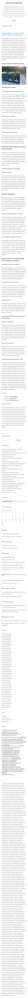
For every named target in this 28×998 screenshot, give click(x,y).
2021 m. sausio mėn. (6, 701)
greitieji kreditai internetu (8, 742)
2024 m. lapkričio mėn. (7, 653)
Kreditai (8, 982)
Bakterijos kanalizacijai (8, 616)
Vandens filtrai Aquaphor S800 (8, 481)
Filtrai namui (6, 553)
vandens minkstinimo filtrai (12, 771)
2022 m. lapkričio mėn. (7, 673)
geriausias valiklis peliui (19, 900)
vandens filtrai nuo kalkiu (13, 768)
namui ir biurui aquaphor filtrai (11, 852)
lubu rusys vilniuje (5, 956)
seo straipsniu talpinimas (7, 834)
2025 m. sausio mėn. (6, 650)
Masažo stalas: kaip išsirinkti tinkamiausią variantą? (13, 474)
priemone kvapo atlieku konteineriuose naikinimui (13, 423)
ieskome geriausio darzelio (16, 947)
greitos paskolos (14, 984)
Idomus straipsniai (9, 783)
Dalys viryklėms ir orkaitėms (13, 929)
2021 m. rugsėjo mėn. (6, 687)
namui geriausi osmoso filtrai (18, 820)
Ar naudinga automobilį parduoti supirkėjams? (12, 449)
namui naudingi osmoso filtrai (8, 799)
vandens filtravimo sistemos (7, 802)
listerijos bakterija (9, 940)
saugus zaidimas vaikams (7, 934)
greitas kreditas (6, 741)
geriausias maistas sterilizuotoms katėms (11, 886)
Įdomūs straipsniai (6, 403)
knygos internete (11, 743)
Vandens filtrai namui (6, 492)
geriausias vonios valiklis (16, 892)
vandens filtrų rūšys (6, 818)
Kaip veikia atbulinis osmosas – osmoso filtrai (12, 536)
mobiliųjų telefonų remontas (13, 888)
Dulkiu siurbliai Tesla (20, 916)
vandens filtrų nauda (14, 793)
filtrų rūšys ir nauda (10, 792)
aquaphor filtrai (5, 836)
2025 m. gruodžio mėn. (7, 635)
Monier (3, 972)
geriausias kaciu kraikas (7, 884)
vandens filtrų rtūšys (22, 813)
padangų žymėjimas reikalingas (16, 895)
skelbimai (17, 763)
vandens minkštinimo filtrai (16, 824)
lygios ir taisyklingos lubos (20, 991)
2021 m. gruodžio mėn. (7, 685)
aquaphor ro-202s (5, 858)
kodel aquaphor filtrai (13, 854)
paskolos (16, 758)
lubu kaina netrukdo (13, 950)
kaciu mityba (9, 966)
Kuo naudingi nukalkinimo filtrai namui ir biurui (12, 485)
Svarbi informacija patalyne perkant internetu (12, 488)
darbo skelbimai (19, 734)
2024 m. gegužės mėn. (6, 664)
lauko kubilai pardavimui (16, 868)
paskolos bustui (13, 965)
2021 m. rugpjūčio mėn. (7, 689)
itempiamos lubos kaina (15, 952)
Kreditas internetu (11, 979)
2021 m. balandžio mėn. (7, 696)
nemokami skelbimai (16, 747)
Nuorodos (4, 977)
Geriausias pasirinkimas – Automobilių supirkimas (13, 580)
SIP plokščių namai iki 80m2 (18, 913)
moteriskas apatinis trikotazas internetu (12, 746)
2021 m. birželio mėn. (6, 692)
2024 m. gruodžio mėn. (7, 651)
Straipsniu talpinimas (8, 601)
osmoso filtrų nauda (12, 788)
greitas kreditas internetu (18, 741)
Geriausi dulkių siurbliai (10, 916)
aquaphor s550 (5, 861)
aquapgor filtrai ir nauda (15, 845)
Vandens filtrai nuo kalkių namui (9, 451)
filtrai (23, 737)
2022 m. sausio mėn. (6, 683)
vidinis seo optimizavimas (14, 909)
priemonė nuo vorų (6, 874)
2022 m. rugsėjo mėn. (6, 675)
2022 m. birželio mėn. (6, 676)
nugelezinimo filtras (11, 750)
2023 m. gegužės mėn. (6, 671)
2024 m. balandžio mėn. (7, 666)
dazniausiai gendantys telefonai (19, 884)
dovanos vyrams (17, 737)
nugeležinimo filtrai (10, 752)
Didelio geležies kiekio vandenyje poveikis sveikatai (13, 562)
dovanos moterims (7, 737)
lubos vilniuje (13, 956)
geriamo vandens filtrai (12, 739)
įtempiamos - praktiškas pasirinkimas (9, 993)
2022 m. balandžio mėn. (7, 678)
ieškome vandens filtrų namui (16, 810)
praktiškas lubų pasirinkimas (20, 988)
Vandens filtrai (21, 966)
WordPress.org (5, 721)
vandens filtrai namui (11, 766)
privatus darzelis (5, 949)
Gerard (7, 972)
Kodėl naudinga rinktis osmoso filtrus (10, 472)
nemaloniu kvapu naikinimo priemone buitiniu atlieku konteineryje (14, 414)
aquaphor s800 (15, 849)
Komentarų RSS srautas (7, 719)
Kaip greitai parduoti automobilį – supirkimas (12, 596)
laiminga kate (21, 957)
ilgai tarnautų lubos (7, 984)
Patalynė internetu (7, 541)
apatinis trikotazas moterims (9, 731)
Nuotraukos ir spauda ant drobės (9, 583)
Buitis (8, 407)
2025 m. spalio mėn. (6, 637)
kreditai (5, 745)
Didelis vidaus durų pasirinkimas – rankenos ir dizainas (14, 483)
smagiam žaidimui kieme (14, 881)
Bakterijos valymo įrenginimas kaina (12, 922)
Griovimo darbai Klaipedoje (19, 968)
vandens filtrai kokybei (11, 806)
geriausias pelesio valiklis (11, 906)
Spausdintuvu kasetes (15, 974)
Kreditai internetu (19, 977)
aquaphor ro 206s (8, 865)
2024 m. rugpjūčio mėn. (7, 659)
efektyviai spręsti (13, 366)
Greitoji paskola (12, 981)
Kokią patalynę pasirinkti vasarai (9, 545)
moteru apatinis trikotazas (7, 747)
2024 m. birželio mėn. (6, 662)
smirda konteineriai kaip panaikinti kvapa (11, 425)
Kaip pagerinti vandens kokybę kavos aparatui (12, 565)
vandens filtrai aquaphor (7, 838)
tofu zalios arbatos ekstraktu (12, 961)
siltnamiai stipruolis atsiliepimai (17, 936)
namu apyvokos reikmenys (11, 931)
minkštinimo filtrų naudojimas (13, 790)
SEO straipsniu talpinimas (9, 588)
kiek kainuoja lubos (15, 954)
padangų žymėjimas (6, 785)
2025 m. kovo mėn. (6, 646)
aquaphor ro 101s (9, 863)
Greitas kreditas (5, 981)
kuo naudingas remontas (20, 899)
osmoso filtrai (8, 756)
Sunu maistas (19, 975)
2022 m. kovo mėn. (6, 680)
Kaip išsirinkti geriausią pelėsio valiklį (10, 486)
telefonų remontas (10, 870)
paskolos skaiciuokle (7, 761)
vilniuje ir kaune (10, 991)
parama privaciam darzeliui (7, 945)
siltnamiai (19, 956)
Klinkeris (5, 530)
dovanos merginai (11, 735)
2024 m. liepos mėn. (6, 660)
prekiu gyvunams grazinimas (13, 963)
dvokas (24, 407)
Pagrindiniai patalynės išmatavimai (9, 548)
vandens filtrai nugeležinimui (19, 826)
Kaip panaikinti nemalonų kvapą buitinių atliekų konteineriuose (13, 34)
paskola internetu (7, 758)
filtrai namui (4, 822)
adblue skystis (20, 943)
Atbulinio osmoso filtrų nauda (8, 559)
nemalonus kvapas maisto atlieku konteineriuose (15, 421)
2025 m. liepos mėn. (6, 642)
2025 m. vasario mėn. (6, 648)
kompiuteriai (19, 743)
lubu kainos (22, 954)
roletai (14, 762)
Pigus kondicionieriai (18, 972)
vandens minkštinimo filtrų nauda (9, 827)
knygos (4, 743)
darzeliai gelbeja (17, 945)
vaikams (23, 931)
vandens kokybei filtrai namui (20, 811)
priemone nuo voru (6, 868)
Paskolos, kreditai (22, 982)
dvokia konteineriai (6, 409)
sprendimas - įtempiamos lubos (9, 990)
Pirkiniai (12, 407)
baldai (14, 734)
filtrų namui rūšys (18, 817)
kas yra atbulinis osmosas (18, 797)
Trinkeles (12, 972)
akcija (3, 730)
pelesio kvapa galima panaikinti (17, 867)
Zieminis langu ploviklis (11, 959)
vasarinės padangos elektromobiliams (10, 897)
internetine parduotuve (18, 783)
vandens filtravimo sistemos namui (15, 808)
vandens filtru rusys (7, 849)
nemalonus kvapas (9, 418)
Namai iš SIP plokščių (16, 925)
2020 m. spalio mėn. (6, 707)
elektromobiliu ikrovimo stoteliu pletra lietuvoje (11, 893)
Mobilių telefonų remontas (8, 490)
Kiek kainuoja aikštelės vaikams (8, 915)
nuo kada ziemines (6, 936)
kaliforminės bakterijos (19, 918)
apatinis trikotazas (13, 730)
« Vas (3, 525)
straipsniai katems (13, 957)
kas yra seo (17, 870)
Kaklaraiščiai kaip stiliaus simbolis (9, 476)
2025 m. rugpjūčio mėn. (7, 641)
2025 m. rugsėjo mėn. (6, 639)
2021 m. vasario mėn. (6, 700)
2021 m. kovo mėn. (6, 698)
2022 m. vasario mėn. (6, 682)
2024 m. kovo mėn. (6, 667)
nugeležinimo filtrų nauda (7, 826)
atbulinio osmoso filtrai (10, 795)
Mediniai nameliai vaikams (7, 968)
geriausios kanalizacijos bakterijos (9, 943)
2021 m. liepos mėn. (6, 691)
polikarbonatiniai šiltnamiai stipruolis (9, 938)
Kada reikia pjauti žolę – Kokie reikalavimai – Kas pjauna (14, 620)
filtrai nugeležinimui (21, 786)
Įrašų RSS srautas (5, 717)
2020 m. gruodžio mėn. (7, 703)
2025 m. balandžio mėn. (7, 644)
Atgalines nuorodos (16, 970)
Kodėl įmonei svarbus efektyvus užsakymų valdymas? (14, 463)
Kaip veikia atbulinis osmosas (8, 557)
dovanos (4, 735)
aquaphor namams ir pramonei (15, 842)
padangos (17, 756)
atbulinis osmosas (10, 732)
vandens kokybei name (7, 815)
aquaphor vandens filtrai (18, 834)
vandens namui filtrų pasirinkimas (10, 813)
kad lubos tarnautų (9, 988)
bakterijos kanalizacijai (7, 734)
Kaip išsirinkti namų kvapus (8, 456)
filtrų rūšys (13, 786)
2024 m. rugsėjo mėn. (6, 657)
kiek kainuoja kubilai (14, 890)
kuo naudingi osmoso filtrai (17, 801)
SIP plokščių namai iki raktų (16, 911)
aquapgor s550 (16, 851)
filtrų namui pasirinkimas (19, 802)
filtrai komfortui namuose (7, 804)
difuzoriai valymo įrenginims (8, 918)
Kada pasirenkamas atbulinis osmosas (10, 461)
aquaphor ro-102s (8, 851)
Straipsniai (4, 979)
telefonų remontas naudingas (18, 883)
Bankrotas (15, 966)
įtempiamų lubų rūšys (9, 995)
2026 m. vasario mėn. (6, 634)
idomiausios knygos (20, 742)
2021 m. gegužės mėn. (6, 694)
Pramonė (16, 407)
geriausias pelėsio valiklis (16, 875)
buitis (19, 931)
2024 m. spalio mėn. (6, 655)
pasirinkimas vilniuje (6, 947)
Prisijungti (4, 716)
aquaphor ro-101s (20, 856)
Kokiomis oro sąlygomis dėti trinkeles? (10, 533)
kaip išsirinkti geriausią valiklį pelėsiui (14, 879)
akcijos (7, 730)
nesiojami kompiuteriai (7, 749)
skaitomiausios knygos (8, 763)
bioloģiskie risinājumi (17, 941)
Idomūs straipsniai (14, 3)
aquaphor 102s (17, 863)
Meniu (14, 20)
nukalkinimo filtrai (10, 754)
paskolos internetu (9, 760)
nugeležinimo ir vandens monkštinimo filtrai (11, 829)
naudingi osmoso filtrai (6, 801)
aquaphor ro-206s (6, 859)
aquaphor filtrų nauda (21, 843)
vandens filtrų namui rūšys (7, 811)
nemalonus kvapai (9, 416)
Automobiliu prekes (11, 975)
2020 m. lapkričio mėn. (7, 705)
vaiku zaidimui (9, 941)
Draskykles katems (11, 977)
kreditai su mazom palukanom (16, 745)
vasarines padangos (7, 774)
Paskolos (3, 982)
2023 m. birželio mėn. (6, 669)
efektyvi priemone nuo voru (7, 902)
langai (3, 746)
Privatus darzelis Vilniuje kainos (8, 920)
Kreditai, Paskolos (14, 982)
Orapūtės (4, 959)
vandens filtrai (9, 764)
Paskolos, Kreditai (20, 981)
